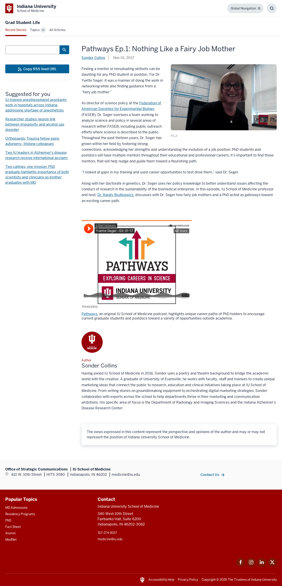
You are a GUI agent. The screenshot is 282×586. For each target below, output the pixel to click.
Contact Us (209, 474)
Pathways (89, 314)
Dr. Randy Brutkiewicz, (115, 195)
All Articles (57, 30)
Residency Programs (20, 514)
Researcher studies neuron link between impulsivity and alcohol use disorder (34, 124)
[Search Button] (64, 49)
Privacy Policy (188, 580)
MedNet (11, 540)
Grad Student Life (22, 22)
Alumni (10, 533)
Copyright (209, 580)
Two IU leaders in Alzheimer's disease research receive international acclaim (36, 155)
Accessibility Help (161, 580)
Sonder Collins (93, 57)
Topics (35, 30)
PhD (8, 520)
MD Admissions (16, 508)
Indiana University (264, 580)
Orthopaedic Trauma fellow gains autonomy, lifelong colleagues (32, 141)
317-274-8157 (107, 533)
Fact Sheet (13, 527)
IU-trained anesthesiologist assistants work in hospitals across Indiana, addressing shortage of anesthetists (36, 105)
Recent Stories (15, 30)
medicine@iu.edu (110, 539)
